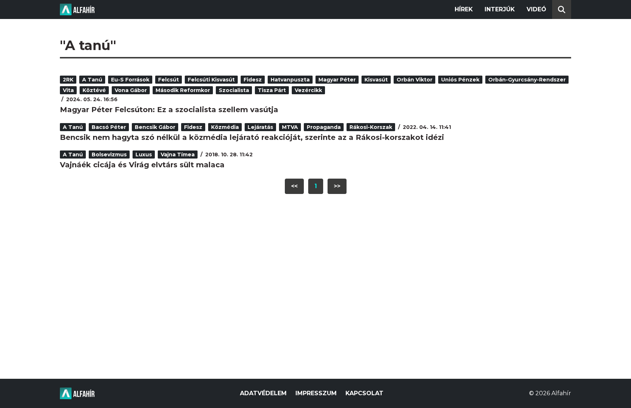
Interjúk (500, 9)
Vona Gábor (131, 90)
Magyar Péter (337, 79)
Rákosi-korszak (370, 127)
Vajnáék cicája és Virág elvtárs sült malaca (142, 164)
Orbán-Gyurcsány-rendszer (527, 79)
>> (337, 186)
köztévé (94, 90)
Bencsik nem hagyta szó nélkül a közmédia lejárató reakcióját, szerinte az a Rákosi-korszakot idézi (252, 137)
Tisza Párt (272, 90)
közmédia (225, 127)
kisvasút (376, 79)
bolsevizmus (109, 154)
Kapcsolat (364, 393)
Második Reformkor (183, 90)
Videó (536, 9)
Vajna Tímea (178, 154)
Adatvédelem (263, 393)
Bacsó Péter (109, 127)
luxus (143, 154)
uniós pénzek (460, 79)
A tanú (92, 79)
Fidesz (253, 79)
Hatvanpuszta (290, 79)
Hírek (464, 9)
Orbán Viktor (414, 79)
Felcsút (168, 79)
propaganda (324, 127)
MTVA (290, 127)
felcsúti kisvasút (211, 79)
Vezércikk (308, 90)
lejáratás (260, 127)
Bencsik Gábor (155, 127)
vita (68, 90)
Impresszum (316, 393)
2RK (68, 79)
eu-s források (130, 79)
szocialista (234, 90)
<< (294, 186)
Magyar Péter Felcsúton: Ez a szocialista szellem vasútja (169, 109)
